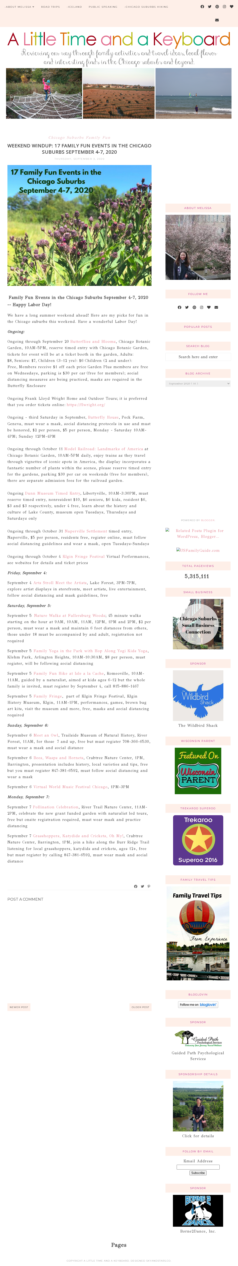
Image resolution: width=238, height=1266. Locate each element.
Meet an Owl (45, 735)
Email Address (198, 1161)
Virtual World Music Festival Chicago (70, 787)
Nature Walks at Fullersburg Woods (69, 615)
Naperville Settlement (86, 531)
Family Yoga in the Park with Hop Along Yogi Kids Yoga (90, 651)
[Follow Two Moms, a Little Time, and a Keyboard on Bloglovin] (198, 1007)
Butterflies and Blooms (92, 341)
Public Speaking (103, 6)
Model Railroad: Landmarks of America (104, 449)
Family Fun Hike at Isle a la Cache (68, 673)
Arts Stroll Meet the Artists (60, 583)
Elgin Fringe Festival (84, 556)
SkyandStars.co (158, 1260)
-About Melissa (18, 6)
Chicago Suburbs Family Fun (79, 137)
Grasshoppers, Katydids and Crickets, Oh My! (77, 836)
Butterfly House (103, 417)
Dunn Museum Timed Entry (52, 493)
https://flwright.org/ (86, 405)
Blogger (208, 520)
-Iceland (74, 6)
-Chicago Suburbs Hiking (146, 6)
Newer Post (19, 1007)
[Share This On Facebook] (136, 886)
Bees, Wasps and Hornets (58, 758)
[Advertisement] (198, 166)
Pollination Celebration (56, 807)
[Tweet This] (142, 886)
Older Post (140, 1007)
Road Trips (50, 6)
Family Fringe (47, 696)
